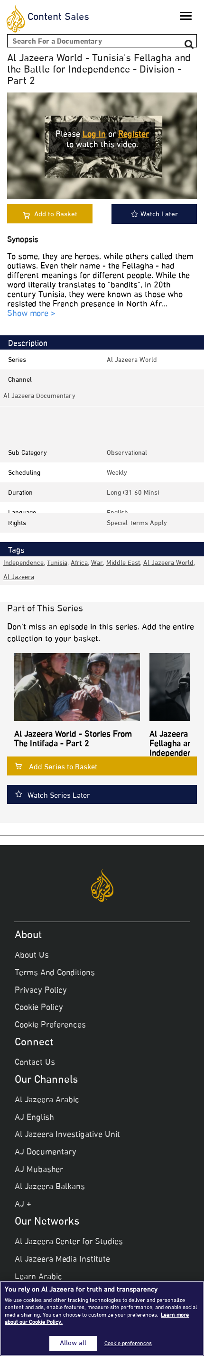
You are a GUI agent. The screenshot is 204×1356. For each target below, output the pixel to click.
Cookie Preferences (50, 1025)
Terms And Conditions (55, 973)
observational (127, 453)
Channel (20, 380)
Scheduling (24, 473)
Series (17, 360)
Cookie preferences (128, 1343)
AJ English (34, 1118)
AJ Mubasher (39, 1170)
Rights (17, 523)
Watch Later (159, 215)
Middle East (123, 563)
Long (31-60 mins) (133, 493)
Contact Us (35, 1063)
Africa (79, 563)
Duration (20, 493)
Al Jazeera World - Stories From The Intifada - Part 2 (73, 739)
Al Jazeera (18, 577)
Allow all (73, 1343)
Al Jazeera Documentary (39, 396)
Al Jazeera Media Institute (62, 1260)
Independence (23, 563)
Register (133, 135)
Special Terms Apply (137, 523)
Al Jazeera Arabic (47, 1100)
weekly (117, 473)
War (97, 563)
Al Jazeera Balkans (50, 1187)
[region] (102, 1318)
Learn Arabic (38, 1277)
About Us (32, 956)
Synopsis (22, 240)
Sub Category (27, 453)
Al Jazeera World (132, 360)
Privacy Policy (41, 991)
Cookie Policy (39, 1008)
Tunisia (57, 563)
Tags (16, 550)
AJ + (23, 1205)
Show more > (31, 314)
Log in (94, 135)
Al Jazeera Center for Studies (69, 1242)
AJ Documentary (45, 1152)
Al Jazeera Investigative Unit (67, 1135)
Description (27, 344)
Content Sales (58, 17)
